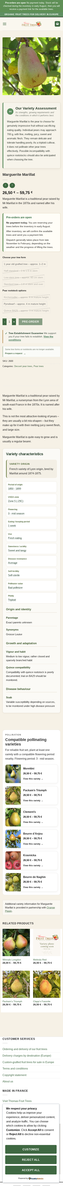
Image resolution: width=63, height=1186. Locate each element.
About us (8, 1081)
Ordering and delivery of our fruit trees (25, 1049)
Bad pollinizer (15, 587)
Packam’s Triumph (12, 1001)
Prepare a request (15, 353)
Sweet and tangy (17, 550)
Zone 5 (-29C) (15, 501)
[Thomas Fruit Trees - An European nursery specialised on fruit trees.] (32, 24)
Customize (31, 1149)
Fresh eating (15, 538)
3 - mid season (16, 513)
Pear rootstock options (14, 290)
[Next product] (5, 185)
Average (12, 563)
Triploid (12, 600)
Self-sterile (14, 575)
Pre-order (30, 321)
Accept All (31, 1170)
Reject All (31, 1159)
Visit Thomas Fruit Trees (17, 1101)
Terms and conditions (15, 1068)
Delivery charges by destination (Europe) (27, 1055)
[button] (5, 24)
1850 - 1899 (14, 488)
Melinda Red (40, 959)
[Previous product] (12, 185)
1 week (12, 525)
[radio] (25, 264)
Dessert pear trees (23, 366)
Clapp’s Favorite (41, 1001)
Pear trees (39, 366)
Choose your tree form (14, 257)
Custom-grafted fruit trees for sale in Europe (28, 1062)
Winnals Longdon (12, 959)
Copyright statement (14, 1075)
